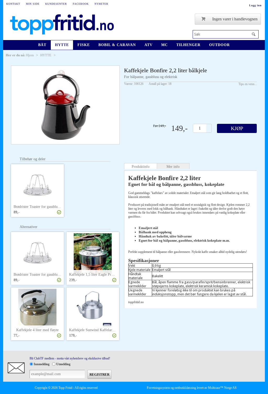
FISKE (83, 45)
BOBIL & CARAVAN (117, 45)
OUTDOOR (219, 45)
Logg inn (255, 5)
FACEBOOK (81, 3)
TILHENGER (188, 45)
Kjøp (237, 128)
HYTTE (62, 45)
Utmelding (63, 364)
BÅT (42, 45)
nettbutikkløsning (185, 388)
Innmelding (41, 364)
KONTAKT (13, 3)
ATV (148, 45)
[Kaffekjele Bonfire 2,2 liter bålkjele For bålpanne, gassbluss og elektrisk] (65, 105)
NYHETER (101, 3)
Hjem (30, 55)
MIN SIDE (33, 3)
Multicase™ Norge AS (222, 388)
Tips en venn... (247, 84)
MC (164, 45)
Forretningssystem (158, 388)
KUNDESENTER (56, 3)
